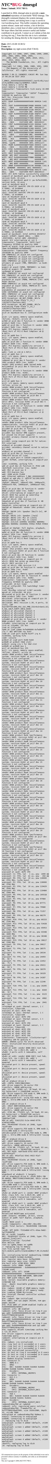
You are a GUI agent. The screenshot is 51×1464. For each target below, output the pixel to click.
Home (4, 8)
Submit (11, 8)
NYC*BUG (22, 8)
